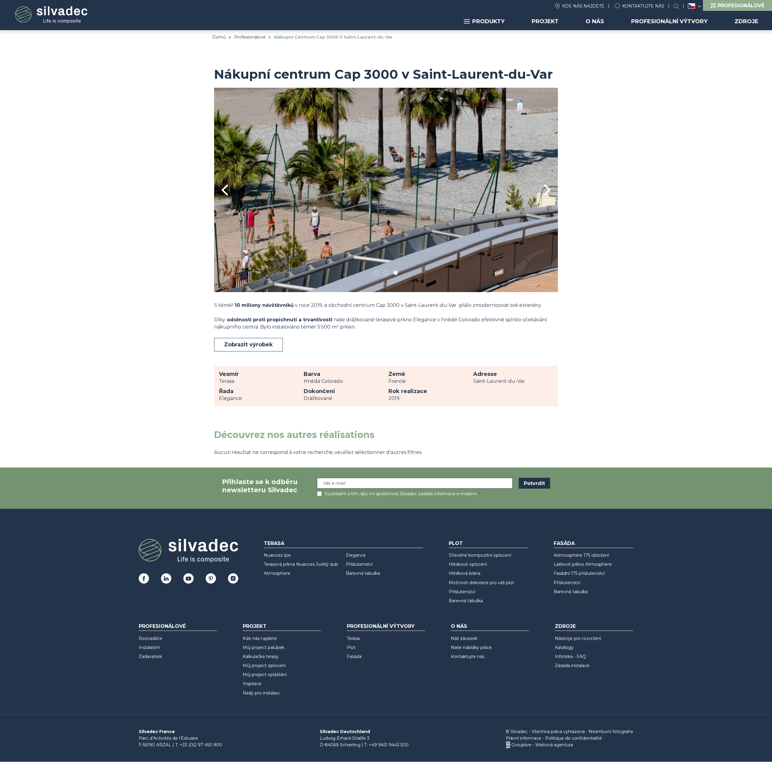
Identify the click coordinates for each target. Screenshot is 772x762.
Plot (456, 543)
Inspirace (252, 683)
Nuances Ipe (277, 555)
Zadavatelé (150, 656)
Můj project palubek (263, 647)
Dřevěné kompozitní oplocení (480, 555)
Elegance (356, 555)
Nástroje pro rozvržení (578, 638)
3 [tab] (395, 274)
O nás (595, 21)
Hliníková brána (464, 573)
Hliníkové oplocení (468, 564)
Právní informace (523, 738)
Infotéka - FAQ (570, 656)
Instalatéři (149, 647)
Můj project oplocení (264, 665)
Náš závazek (464, 638)
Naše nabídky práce (471, 647)
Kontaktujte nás (643, 6)
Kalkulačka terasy (261, 656)
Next (547, 190)
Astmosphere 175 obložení (581, 555)
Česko (691, 6)
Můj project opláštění (264, 674)
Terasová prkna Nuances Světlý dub (301, 564)
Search (679, 6)
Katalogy (564, 647)
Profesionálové (250, 37)
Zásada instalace (572, 665)
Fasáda (564, 543)
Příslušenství (359, 564)
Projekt (545, 21)
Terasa (274, 543)
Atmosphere (277, 573)
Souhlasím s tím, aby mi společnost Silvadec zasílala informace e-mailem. (401, 493)
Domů (219, 37)
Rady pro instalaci (261, 693)
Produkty (488, 21)
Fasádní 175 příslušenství (579, 573)
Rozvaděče (150, 638)
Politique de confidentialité (573, 738)
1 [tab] (376, 274)
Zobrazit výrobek (248, 344)
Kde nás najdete (583, 6)
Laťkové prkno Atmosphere (583, 564)
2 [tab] (386, 274)
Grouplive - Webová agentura (542, 745)
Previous (224, 190)
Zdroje (746, 21)
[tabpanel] (386, 190)
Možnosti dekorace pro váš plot (481, 582)
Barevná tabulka (363, 573)
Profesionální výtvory (669, 21)
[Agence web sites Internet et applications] (508, 745)
